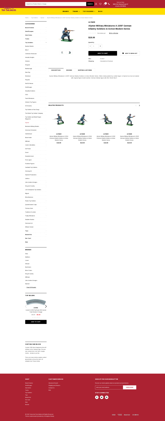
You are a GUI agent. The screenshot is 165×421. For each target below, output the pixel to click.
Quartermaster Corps (31, 204)
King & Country (29, 273)
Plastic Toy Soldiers (30, 201)
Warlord (27, 283)
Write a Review (113, 33)
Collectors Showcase (31, 53)
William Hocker (29, 227)
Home (27, 17)
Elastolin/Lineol (29, 156)
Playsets (27, 79)
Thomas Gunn (29, 208)
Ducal (26, 152)
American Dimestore (30, 130)
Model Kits (28, 234)
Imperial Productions (30, 174)
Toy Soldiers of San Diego (32, 109)
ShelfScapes (29, 31)
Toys (26, 231)
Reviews (69, 70)
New (26, 242)
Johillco (27, 178)
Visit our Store (120, 4)
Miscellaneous (29, 197)
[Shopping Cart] (104, 4)
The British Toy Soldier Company (34, 113)
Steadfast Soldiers (30, 91)
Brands (66, 11)
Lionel (27, 260)
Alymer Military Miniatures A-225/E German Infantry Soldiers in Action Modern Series (106, 138)
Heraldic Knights (29, 57)
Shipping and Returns (54, 385)
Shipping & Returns (85, 70)
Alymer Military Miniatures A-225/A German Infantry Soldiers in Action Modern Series (59, 138)
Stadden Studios (29, 219)
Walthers (27, 257)
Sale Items (28, 35)
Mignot (27, 193)
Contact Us (51, 388)
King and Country (30, 186)
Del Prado (28, 148)
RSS (50, 390)
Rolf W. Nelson (29, 83)
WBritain (27, 141)
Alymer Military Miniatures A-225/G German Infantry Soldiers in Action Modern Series (82, 138)
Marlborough (28, 68)
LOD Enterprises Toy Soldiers (33, 189)
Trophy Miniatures (30, 215)
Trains (27, 39)
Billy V (27, 50)
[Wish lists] (100, 4)
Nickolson (28, 76)
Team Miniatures (29, 98)
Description (56, 70)
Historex (27, 61)
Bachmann (28, 267)
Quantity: (91, 42)
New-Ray (27, 72)
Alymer (42, 17)
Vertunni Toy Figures (30, 102)
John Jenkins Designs (31, 182)
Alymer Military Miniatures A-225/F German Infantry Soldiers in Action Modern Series (70, 17)
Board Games (29, 27)
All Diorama (28, 106)
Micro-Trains (28, 270)
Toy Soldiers (34, 17)
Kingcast (27, 65)
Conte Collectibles (30, 145)
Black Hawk (28, 137)
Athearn (27, 263)
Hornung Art (28, 171)
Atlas (26, 253)
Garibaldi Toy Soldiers (31, 167)
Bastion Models (29, 46)
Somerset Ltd (28, 223)
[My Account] (96, 4)
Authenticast (28, 134)
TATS (26, 94)
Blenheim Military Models (32, 126)
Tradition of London (30, 212)
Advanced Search (53, 383)
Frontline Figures (29, 163)
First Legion (28, 160)
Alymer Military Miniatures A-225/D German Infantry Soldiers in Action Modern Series (129, 138)
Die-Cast (28, 238)
